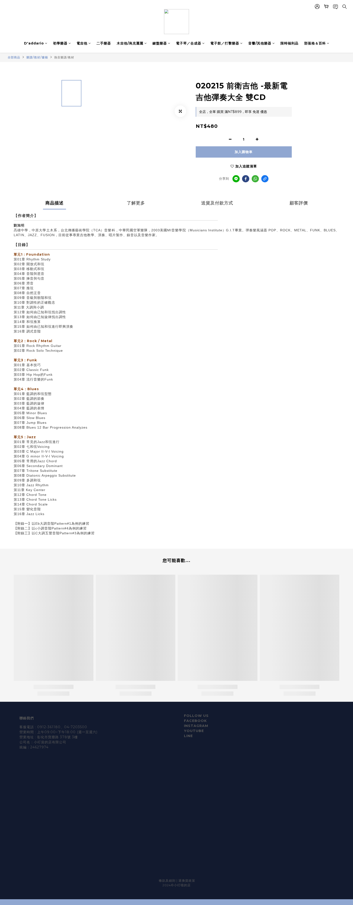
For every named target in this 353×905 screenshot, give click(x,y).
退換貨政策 (186, 880)
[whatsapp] (255, 178)
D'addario (34, 43)
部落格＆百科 (315, 43)
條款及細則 (167, 880)
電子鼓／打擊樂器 (224, 43)
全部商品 (14, 57)
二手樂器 (104, 43)
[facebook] (245, 178)
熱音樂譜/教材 (64, 57)
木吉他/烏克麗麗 (130, 43)
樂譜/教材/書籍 (37, 57)
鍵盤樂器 (159, 43)
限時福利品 (289, 43)
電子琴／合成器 (188, 43)
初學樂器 (60, 43)
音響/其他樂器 (259, 43)
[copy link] (264, 178)
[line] (236, 178)
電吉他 (82, 43)
